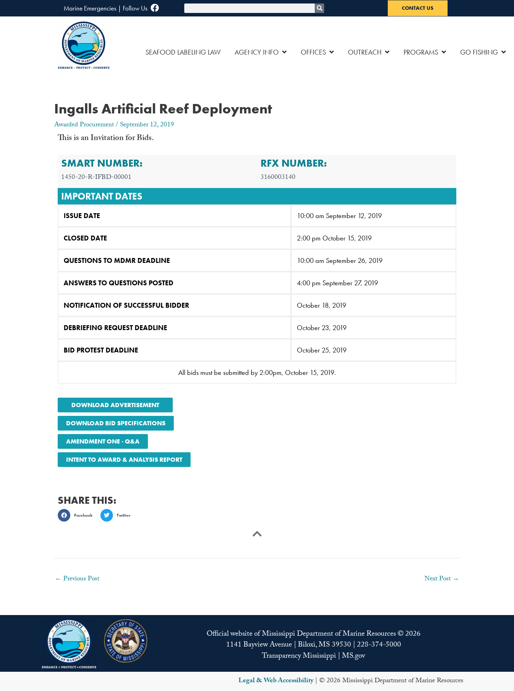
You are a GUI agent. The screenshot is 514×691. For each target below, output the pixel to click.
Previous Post (77, 579)
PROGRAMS (421, 52)
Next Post (441, 579)
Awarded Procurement (84, 125)
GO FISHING (479, 52)
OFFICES (313, 52)
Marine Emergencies (90, 8)
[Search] (319, 8)
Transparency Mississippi (299, 656)
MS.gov (353, 656)
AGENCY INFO (257, 52)
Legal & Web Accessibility (275, 681)
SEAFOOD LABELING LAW (183, 52)
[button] (77, 515)
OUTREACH (364, 52)
